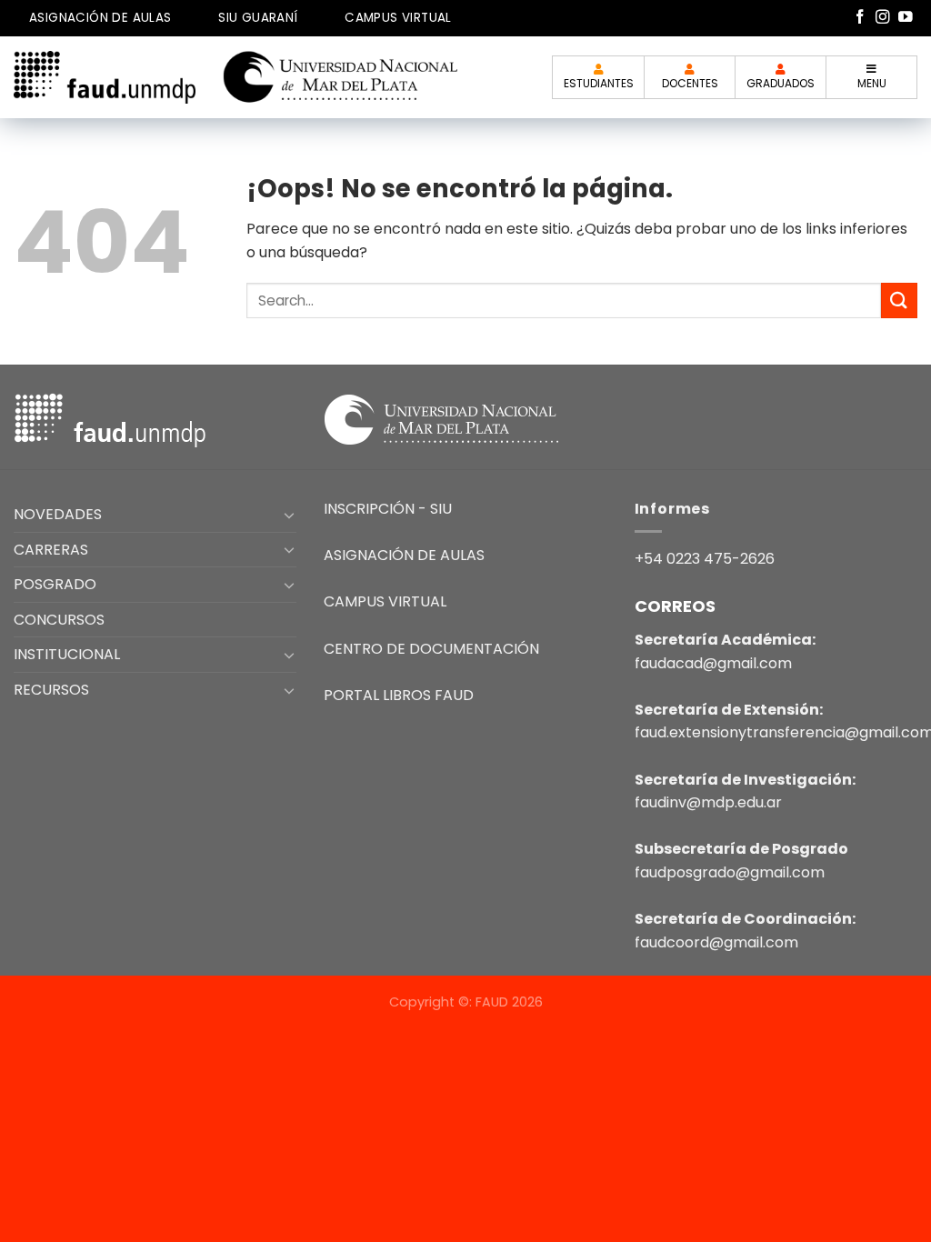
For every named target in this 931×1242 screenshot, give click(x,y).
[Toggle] (290, 515)
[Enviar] (899, 300)
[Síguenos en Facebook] (860, 17)
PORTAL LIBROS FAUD (399, 695)
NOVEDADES (58, 514)
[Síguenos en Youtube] (905, 17)
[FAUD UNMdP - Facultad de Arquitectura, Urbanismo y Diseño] (104, 77)
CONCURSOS (59, 619)
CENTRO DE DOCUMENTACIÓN (431, 648)
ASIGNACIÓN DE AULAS (100, 17)
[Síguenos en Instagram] (883, 17)
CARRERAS (51, 549)
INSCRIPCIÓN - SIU (388, 508)
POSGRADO (55, 584)
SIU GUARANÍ (257, 17)
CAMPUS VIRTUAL (398, 17)
